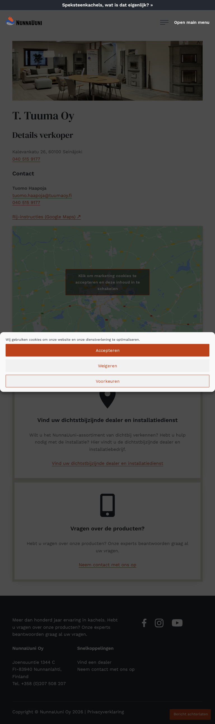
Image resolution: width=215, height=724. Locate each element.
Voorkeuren (108, 381)
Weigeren (107, 365)
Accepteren (108, 350)
